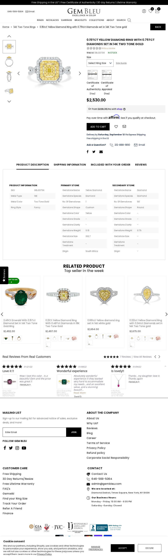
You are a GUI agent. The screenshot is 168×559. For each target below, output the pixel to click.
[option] (49, 72)
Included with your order (110, 165)
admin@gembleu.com (107, 484)
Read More (50, 392)
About (110, 20)
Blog (90, 433)
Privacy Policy (44, 554)
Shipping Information (70, 165)
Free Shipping (12, 474)
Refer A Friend (12, 508)
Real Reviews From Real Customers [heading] (26, 356)
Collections (96, 20)
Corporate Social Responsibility (108, 458)
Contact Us (99, 474)
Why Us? (92, 423)
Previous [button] (17, 72)
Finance (8, 513)
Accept (122, 548)
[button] (155, 356)
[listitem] (51, 381)
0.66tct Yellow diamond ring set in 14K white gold (103, 322)
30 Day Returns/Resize (18, 479)
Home (5, 27)
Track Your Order (14, 503)
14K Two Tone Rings (24, 27)
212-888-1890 (122, 144)
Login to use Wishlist (116, 126)
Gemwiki (8, 494)
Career (91, 438)
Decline (150, 548)
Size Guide (121, 63)
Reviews (141, 165)
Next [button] (78, 72)
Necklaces (52, 20)
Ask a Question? (96, 144)
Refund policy (96, 453)
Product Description (32, 165)
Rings (40, 20)
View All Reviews (143, 356)
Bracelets (81, 20)
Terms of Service (98, 443)
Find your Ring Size (15, 498)
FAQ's (6, 489)
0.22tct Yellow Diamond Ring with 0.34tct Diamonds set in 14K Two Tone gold (145, 323)
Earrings (66, 20)
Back (158, 27)
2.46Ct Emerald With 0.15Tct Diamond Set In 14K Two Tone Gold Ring (20, 323)
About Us (93, 418)
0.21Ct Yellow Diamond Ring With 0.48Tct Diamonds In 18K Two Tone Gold (62, 323)
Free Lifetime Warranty (18, 484)
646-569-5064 (15, 11)
